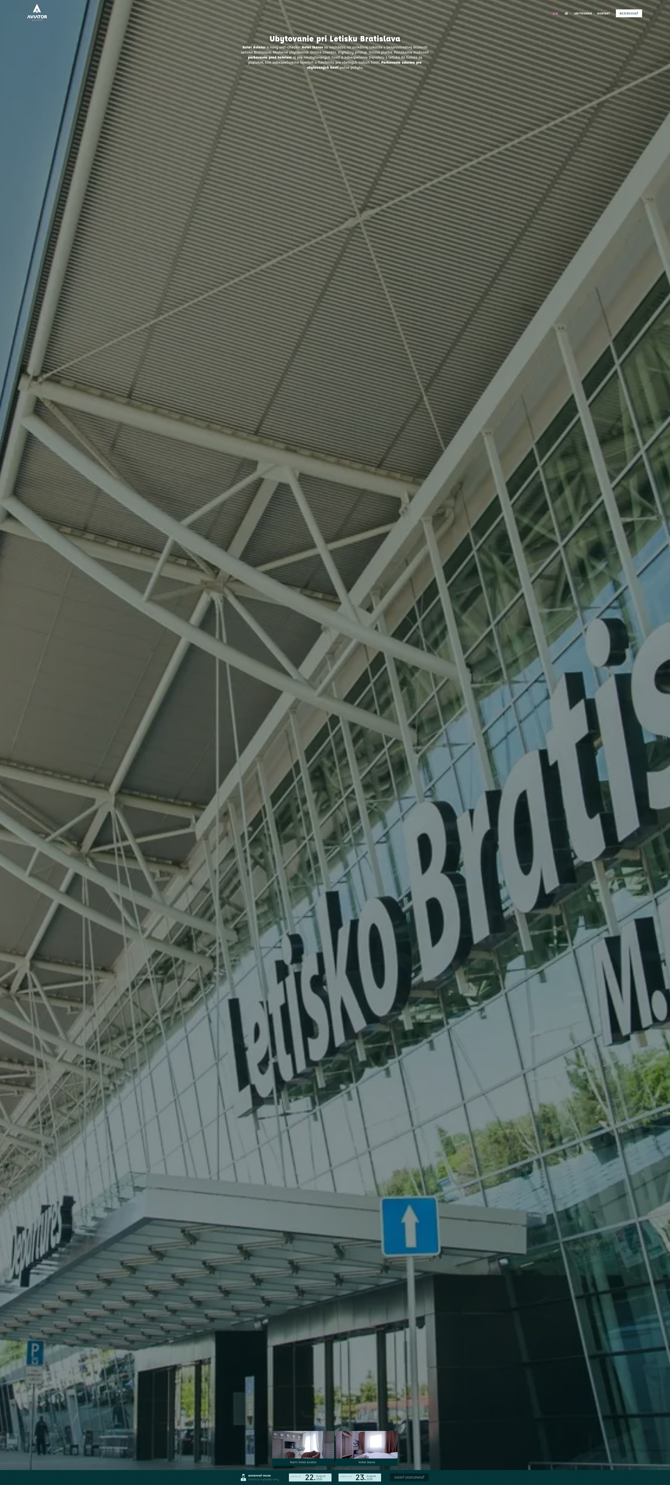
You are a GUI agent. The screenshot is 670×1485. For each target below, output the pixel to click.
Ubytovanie (583, 13)
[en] (555, 14)
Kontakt (603, 13)
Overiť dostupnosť (409, 1477)
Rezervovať (629, 13)
